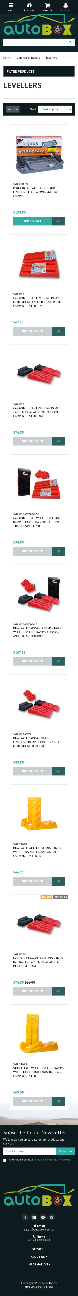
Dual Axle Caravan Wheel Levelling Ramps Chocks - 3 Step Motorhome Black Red (37, 742)
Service (38, 1249)
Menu (11, 10)
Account (65, 10)
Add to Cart (32, 221)
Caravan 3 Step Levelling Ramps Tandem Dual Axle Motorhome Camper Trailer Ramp (36, 412)
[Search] (70, 42)
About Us (38, 1257)
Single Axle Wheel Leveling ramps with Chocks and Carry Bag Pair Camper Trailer (38, 1072)
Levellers (51, 58)
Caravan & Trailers (28, 58)
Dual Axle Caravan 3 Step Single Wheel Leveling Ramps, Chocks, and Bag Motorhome (37, 632)
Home (7, 58)
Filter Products (21, 71)
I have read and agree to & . (39, 1159)
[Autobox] (39, 24)
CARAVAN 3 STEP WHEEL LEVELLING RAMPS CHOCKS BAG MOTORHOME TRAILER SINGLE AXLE (36, 522)
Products (29, 10)
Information (38, 1264)
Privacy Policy (64, 1159)
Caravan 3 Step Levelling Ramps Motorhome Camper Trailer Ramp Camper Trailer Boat (38, 302)
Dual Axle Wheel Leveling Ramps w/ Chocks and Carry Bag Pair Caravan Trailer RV (37, 852)
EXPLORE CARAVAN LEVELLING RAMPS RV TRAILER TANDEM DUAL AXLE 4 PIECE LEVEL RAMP (38, 962)
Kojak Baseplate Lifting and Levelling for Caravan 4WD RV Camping (35, 192)
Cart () (47, 10)
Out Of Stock (32, 331)
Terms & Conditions (43, 1159)
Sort (32, 109)
